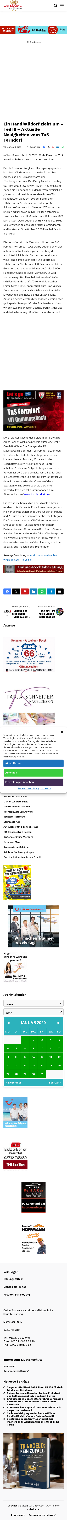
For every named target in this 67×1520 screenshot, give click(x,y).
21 (16, 1065)
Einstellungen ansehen (19, 782)
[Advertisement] (33, 81)
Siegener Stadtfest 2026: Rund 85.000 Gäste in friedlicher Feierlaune (35, 1388)
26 (59, 1065)
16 (33, 1056)
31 (42, 1073)
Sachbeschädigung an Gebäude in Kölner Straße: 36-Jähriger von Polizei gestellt (31, 1414)
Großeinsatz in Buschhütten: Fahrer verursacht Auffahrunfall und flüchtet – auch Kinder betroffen (35, 1401)
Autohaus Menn (12, 842)
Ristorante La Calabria (16, 847)
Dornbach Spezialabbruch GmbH (22, 857)
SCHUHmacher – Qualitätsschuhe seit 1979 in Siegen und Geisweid (34, 1409)
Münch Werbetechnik (15, 801)
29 (25, 1073)
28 (16, 1073)
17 (42, 1056)
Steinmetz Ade (11, 821)
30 (33, 1073)
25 (50, 1065)
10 (42, 1048)
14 (16, 1056)
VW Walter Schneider (15, 796)
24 (42, 1065)
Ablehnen (11, 772)
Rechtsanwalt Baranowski (17, 811)
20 (7, 1065)
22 (25, 1065)
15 (25, 1056)
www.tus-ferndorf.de (36, 494)
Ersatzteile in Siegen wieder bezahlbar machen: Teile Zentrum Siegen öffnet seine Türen (33, 1421)
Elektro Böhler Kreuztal (16, 806)
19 (59, 1056)
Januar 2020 (33, 1022)
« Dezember (13, 1082)
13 (8, 1056)
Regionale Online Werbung (18, 836)
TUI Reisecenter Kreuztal (17, 832)
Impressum (46, 788)
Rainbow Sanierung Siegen (18, 852)
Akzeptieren (13, 763)
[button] (62, 731)
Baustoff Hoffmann (14, 816)
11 (51, 1048)
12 (59, 1048)
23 (33, 1065)
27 (8, 1073)
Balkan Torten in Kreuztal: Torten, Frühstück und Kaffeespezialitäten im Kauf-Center (33, 1394)
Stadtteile (35, 42)
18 (50, 1056)
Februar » (55, 1082)
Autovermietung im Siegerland (20, 826)
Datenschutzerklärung (28, 788)
